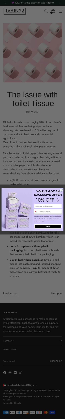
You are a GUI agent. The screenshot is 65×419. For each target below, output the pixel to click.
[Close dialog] (61, 190)
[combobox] (36, 212)
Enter (48, 226)
